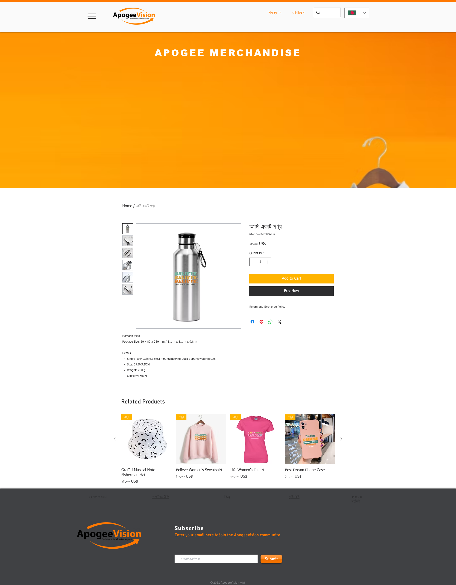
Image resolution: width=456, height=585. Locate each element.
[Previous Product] (114, 439)
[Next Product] (341, 439)
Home (127, 206)
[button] (92, 16)
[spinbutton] (260, 262)
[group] (228, 449)
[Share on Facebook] (252, 322)
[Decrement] (253, 262)
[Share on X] (279, 322)
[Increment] (268, 262)
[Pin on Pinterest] (261, 322)
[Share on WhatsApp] (270, 322)
